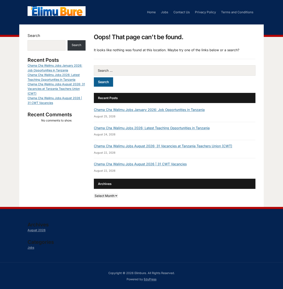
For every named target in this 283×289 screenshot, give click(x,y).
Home (151, 12)
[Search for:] (174, 70)
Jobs (164, 12)
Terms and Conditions (237, 12)
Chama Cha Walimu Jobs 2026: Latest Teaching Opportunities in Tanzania (152, 128)
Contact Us (181, 12)
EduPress (150, 279)
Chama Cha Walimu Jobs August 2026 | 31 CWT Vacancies (140, 164)
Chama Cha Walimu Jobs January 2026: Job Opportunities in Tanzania (149, 110)
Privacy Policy (205, 12)
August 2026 (37, 230)
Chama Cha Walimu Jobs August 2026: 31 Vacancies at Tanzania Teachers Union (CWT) (163, 146)
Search (34, 35)
